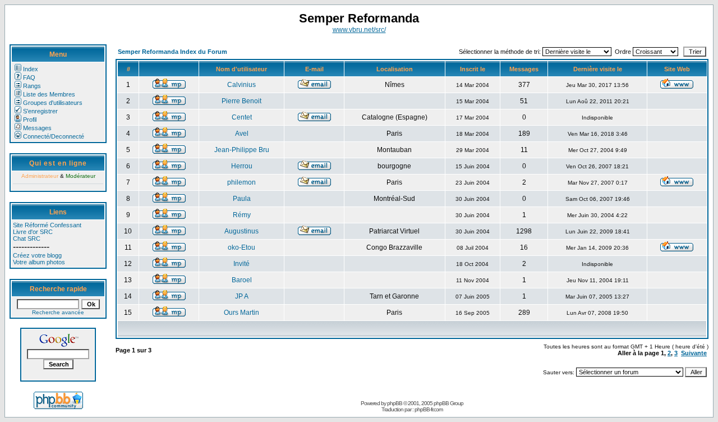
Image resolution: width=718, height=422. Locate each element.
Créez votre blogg (37, 255)
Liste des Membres (49, 94)
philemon (241, 182)
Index (30, 69)
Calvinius (241, 85)
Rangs (32, 85)
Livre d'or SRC (33, 231)
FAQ (29, 77)
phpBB (394, 403)
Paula (242, 199)
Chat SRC (26, 238)
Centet (242, 117)
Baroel (242, 280)
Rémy (242, 215)
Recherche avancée (58, 312)
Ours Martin (241, 312)
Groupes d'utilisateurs (52, 102)
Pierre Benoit (241, 101)
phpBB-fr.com (429, 409)
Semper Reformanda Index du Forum (172, 51)
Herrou (241, 166)
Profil (29, 119)
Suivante (694, 353)
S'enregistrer (40, 111)
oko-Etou (241, 247)
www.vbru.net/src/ (359, 30)
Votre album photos (39, 262)
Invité (241, 264)
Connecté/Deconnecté (53, 136)
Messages (37, 128)
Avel (241, 133)
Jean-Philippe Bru (241, 150)
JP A (241, 296)
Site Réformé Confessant (47, 225)
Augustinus (241, 231)
